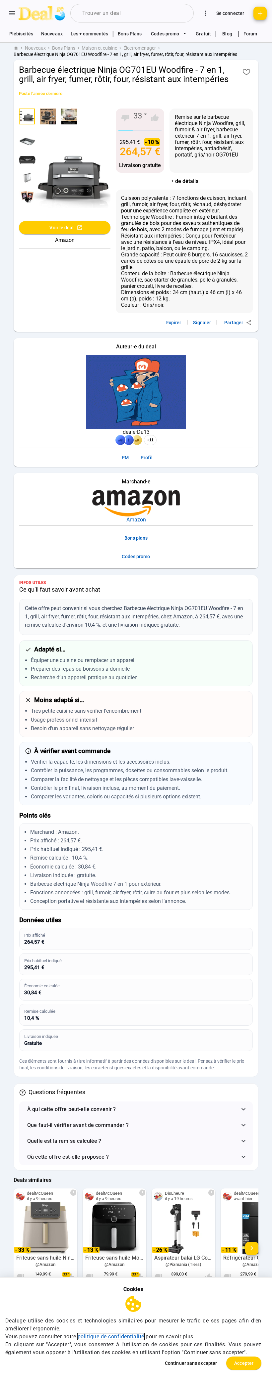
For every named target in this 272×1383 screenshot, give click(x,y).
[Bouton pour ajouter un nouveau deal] (260, 13)
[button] (136, 1109)
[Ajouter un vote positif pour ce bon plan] (155, 117)
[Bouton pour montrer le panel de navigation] (12, 13)
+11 (150, 440)
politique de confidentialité (111, 1336)
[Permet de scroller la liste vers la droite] (251, 1248)
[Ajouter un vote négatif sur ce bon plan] (125, 117)
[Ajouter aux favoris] (246, 71)
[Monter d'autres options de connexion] (205, 13)
